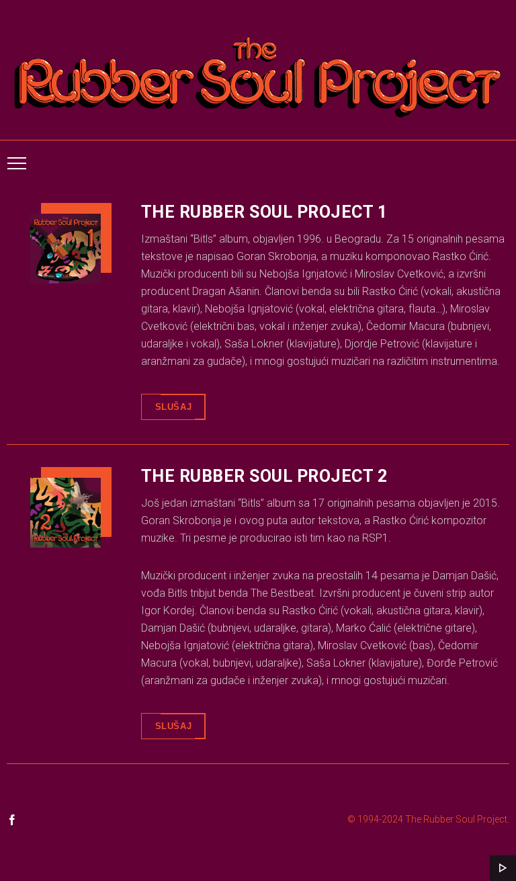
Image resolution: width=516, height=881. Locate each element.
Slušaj (173, 407)
